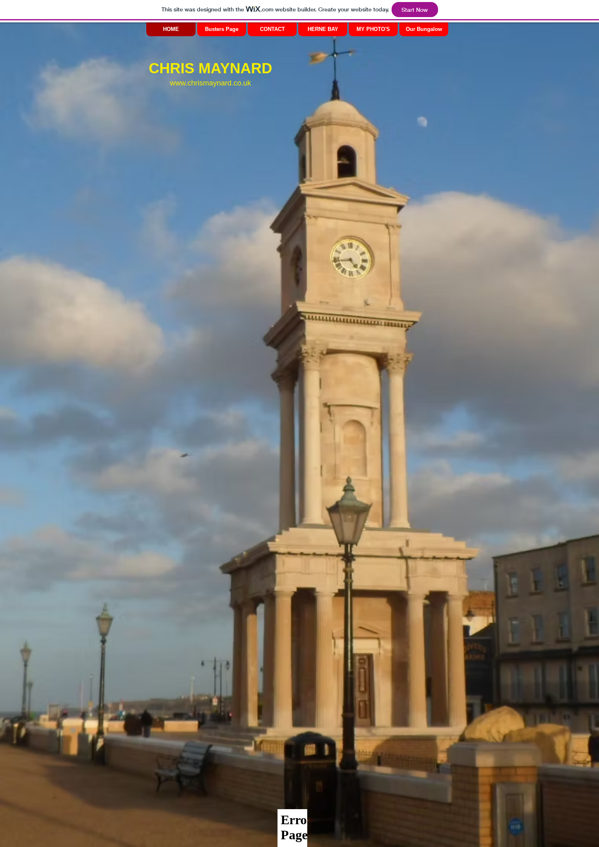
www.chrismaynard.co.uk (210, 83)
